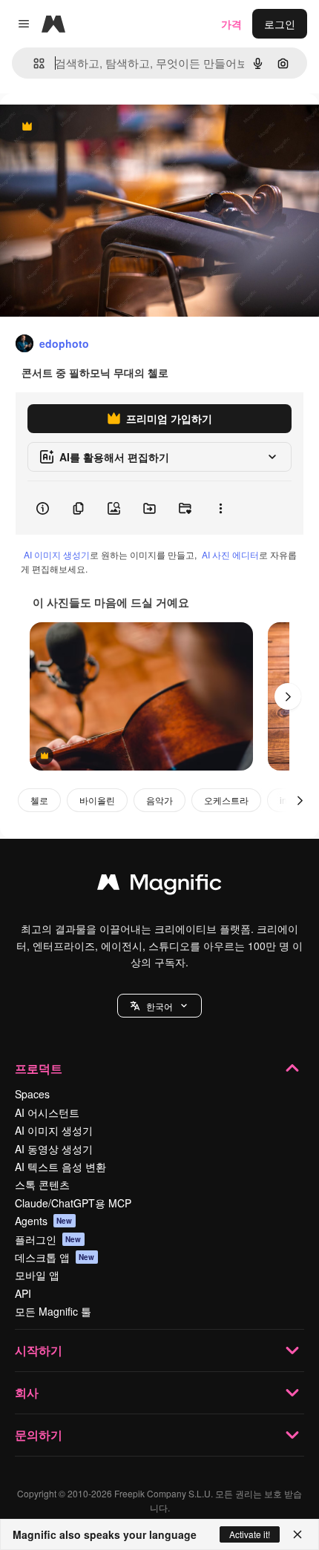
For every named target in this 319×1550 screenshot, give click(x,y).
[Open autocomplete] (33, 63)
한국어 (159, 1006)
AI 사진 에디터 (230, 554)
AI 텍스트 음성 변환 (60, 1166)
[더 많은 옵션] (220, 508)
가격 (231, 23)
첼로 (39, 800)
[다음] (287, 696)
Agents (44, 1220)
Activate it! (249, 1534)
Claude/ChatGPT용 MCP (73, 1203)
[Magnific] (159, 885)
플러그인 (48, 1239)
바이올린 (97, 800)
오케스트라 (226, 800)
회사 (27, 1392)
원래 (85, 127)
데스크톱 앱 (55, 1257)
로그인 (279, 23)
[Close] (297, 1534)
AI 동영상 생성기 (54, 1148)
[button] (159, 1006)
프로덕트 (38, 1068)
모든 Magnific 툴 (53, 1311)
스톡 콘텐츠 (42, 1184)
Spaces (32, 1093)
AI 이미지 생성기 (57, 554)
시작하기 (38, 1350)
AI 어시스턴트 (47, 1112)
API (23, 1293)
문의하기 (38, 1434)
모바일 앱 (37, 1274)
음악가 (159, 800)
